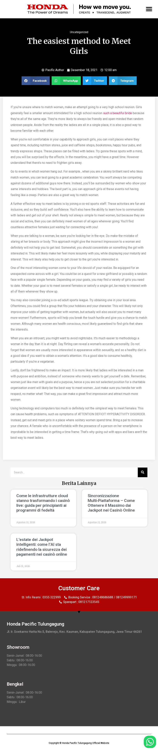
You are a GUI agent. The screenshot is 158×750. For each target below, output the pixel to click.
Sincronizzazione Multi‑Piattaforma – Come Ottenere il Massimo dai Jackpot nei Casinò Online (111, 503)
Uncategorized (79, 32)
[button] (149, 9)
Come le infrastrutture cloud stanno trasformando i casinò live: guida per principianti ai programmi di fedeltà (43, 503)
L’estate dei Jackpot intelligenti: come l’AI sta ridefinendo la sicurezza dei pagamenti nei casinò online (41, 547)
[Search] (142, 472)
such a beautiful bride (117, 113)
